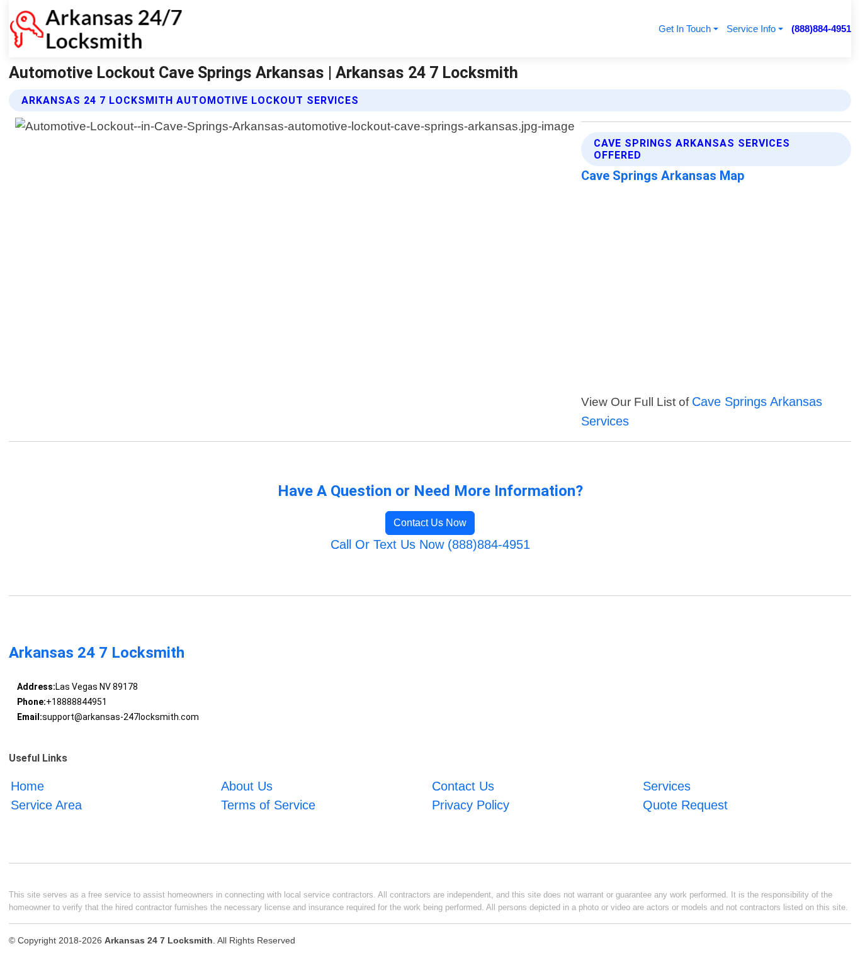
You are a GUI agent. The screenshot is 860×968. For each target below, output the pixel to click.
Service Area (46, 806)
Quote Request (685, 806)
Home (27, 786)
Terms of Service (268, 806)
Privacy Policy (470, 806)
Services (667, 786)
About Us (247, 786)
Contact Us (463, 786)
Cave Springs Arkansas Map (663, 175)
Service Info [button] (751, 28)
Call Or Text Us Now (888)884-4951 (430, 544)
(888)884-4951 (821, 28)
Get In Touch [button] (685, 28)
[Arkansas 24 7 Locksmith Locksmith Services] (96, 28)
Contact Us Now (430, 522)
